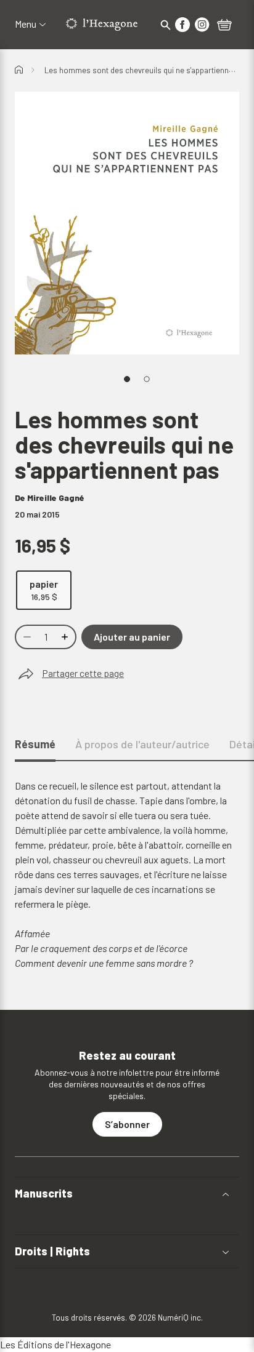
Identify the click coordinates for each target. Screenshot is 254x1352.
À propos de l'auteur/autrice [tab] (142, 744)
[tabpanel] (127, 874)
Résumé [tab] (35, 744)
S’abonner (127, 1124)
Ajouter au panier (132, 636)
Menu (25, 24)
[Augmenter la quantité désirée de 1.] (66, 637)
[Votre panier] (224, 26)
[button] (127, 1193)
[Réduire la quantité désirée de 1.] (26, 637)
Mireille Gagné (55, 497)
